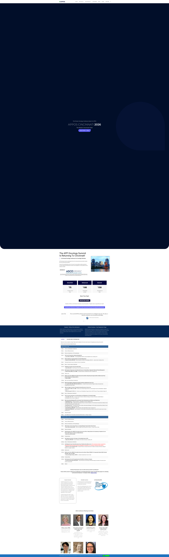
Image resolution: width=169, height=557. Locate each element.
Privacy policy (107, 555)
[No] (167, 555)
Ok (103, 555)
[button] (84, 130)
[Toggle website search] (111, 1)
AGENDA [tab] (62, 339)
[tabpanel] (84, 404)
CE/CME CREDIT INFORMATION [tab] (73, 339)
